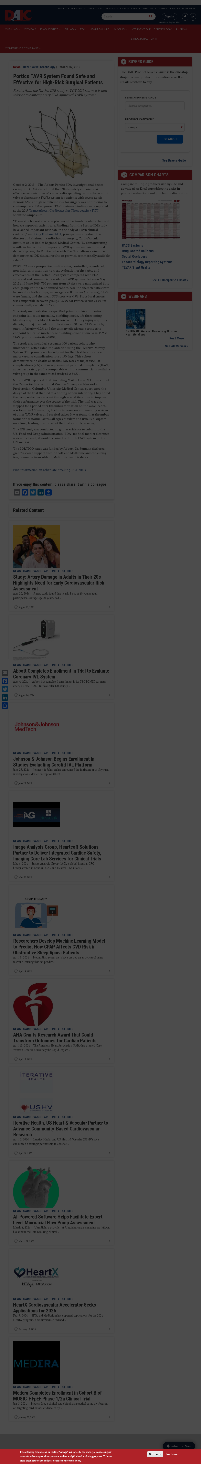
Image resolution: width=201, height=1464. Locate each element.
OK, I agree (155, 1454)
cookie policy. (74, 1460)
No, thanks (172, 1454)
